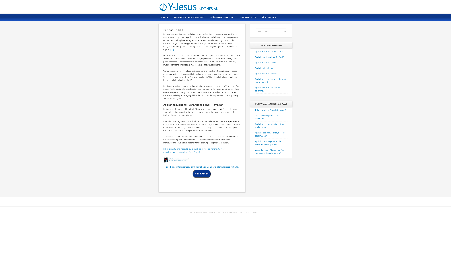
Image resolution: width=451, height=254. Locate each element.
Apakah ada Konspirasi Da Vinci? (269, 57)
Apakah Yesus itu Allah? (265, 62)
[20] (172, 49)
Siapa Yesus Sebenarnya (184, 6)
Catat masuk (256, 212)
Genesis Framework (230, 212)
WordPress (244, 212)
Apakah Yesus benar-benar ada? (269, 51)
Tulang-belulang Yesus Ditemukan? (270, 110)
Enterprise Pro (212, 212)
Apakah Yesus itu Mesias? (266, 73)
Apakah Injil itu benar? (264, 68)
